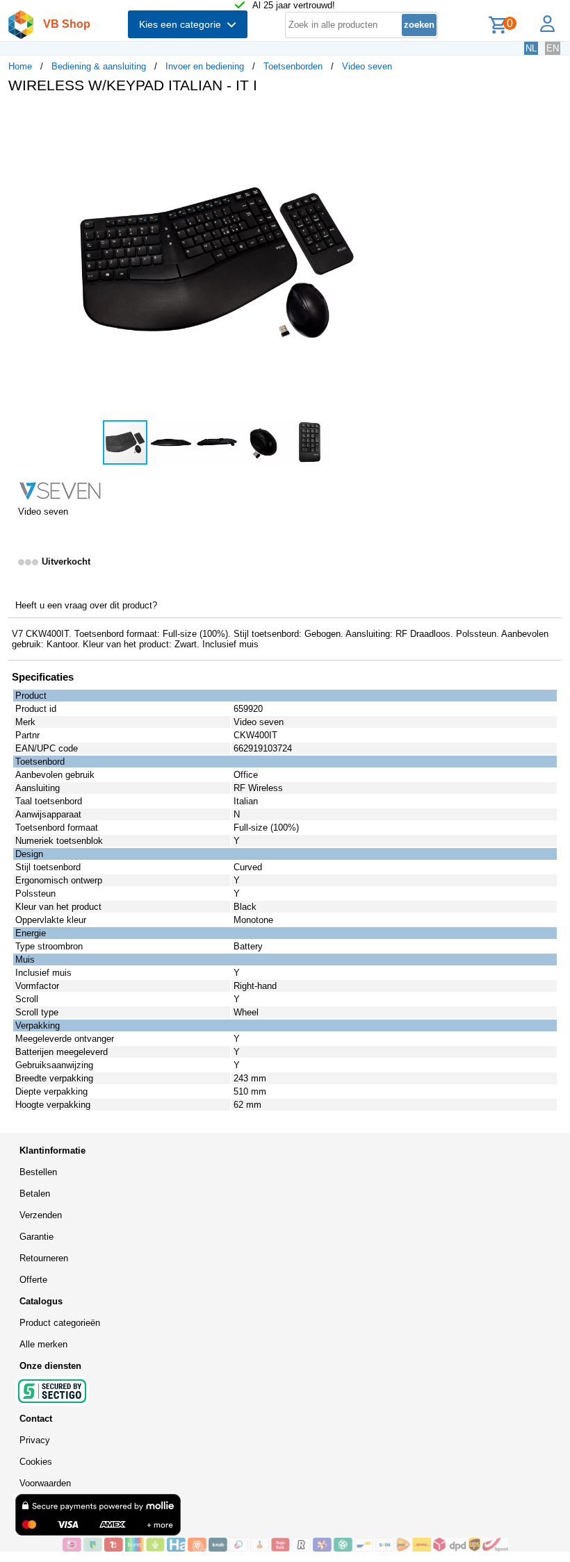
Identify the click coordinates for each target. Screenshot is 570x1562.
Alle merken (43, 1344)
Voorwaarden (45, 1483)
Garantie (36, 1236)
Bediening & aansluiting (98, 66)
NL (531, 48)
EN (552, 48)
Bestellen (38, 1172)
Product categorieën (59, 1323)
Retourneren (43, 1258)
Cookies (35, 1461)
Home (20, 66)
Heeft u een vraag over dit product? (86, 605)
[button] (413, 119)
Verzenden (40, 1215)
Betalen (34, 1193)
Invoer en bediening (204, 66)
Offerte (33, 1279)
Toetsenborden (293, 66)
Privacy (34, 1440)
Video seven (367, 66)
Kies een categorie (183, 24)
